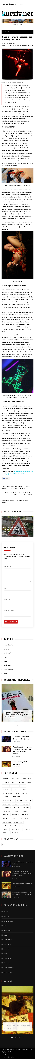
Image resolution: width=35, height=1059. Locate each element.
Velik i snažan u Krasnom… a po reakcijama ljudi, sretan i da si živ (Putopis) (14, 529)
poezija (16, 807)
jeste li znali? (21, 793)
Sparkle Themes (9, 1052)
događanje (27, 778)
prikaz (16, 811)
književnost (15, 797)
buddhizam (15, 778)
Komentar (8, 566)
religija (25, 815)
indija (23, 786)
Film (5, 657)
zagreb (5, 829)
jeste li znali (8, 793)
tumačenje (7, 822)
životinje (15, 833)
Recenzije (7, 963)
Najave (6, 673)
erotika (8, 486)
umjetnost (18, 822)
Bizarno (6, 916)
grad (29, 782)
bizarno (6, 778)
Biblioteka (7, 912)
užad (3, 488)
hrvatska (14, 786)
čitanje (5, 833)
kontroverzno (8, 800)
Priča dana (7, 958)
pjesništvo (7, 807)
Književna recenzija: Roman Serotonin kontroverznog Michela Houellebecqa (16, 715)
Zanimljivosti (22, 488)
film (13, 782)
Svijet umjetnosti (9, 669)
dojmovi (6, 782)
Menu (7, 31)
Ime (6, 588)
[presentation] (27, 518)
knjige (5, 797)
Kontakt (5, 2)
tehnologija (23, 818)
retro (5, 818)
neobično (25, 804)
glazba (21, 782)
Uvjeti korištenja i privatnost (12, 4)
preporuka (6, 811)
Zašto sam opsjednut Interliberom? (22, 883)
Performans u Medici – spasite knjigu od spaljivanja (15, 501)
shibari (28, 486)
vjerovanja (7, 825)
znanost (28, 829)
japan (12, 486)
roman (13, 818)
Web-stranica (9, 611)
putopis (5, 815)
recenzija (15, 815)
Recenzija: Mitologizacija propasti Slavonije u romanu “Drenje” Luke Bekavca (18, 493)
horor (5, 786)
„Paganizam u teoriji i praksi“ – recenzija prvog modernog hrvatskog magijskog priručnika (22, 873)
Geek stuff (7, 653)
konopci (22, 486)
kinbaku (17, 486)
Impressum (13, 2)
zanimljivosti (16, 829)
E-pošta (7, 599)
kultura (28, 800)
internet (6, 789)
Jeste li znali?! (8, 645)
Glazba (6, 661)
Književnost (7, 665)
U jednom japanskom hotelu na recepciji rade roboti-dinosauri (17, 473)
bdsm (3, 486)
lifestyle (6, 804)
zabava (23, 825)
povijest (26, 807)
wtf (15, 825)
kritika (19, 800)
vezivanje (8, 488)
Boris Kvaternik (16, 82)
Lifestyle (14, 488)
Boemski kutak (8, 921)
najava (15, 804)
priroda (24, 811)
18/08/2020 (7, 534)
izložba (15, 789)
